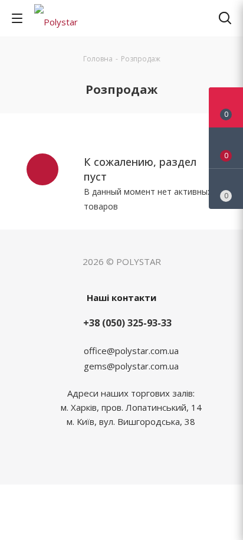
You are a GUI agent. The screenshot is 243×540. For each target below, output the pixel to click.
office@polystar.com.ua (131, 350)
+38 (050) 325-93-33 (127, 322)
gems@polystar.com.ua (131, 366)
